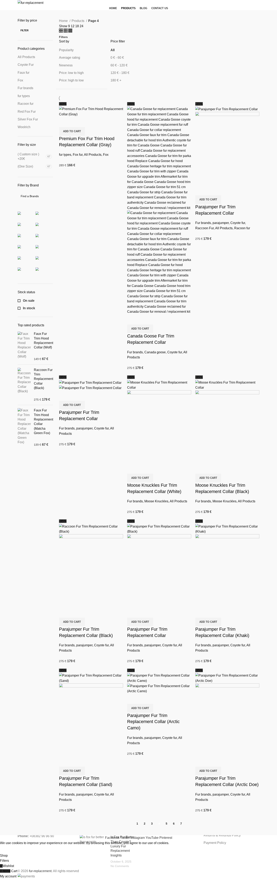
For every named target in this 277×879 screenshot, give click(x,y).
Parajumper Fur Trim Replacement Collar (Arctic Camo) (153, 722)
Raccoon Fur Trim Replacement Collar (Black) (43, 379)
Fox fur (78, 154)
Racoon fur (25, 103)
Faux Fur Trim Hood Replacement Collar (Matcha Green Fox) (43, 422)
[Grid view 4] (70, 31)
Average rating (69, 57)
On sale (28, 300)
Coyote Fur (26, 64)
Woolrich (24, 127)
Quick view (75, 122)
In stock (28, 308)
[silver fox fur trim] (27, 271)
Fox (20, 80)
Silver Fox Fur (28, 119)
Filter (24, 30)
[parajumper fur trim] (44, 249)
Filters (63, 37)
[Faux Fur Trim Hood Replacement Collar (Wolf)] (24, 346)
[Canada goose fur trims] (27, 216)
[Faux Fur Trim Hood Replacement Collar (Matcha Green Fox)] (24, 427)
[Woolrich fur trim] (44, 271)
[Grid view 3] (66, 31)
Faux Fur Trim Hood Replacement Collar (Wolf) (43, 340)
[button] (72, 131)
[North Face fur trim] (27, 249)
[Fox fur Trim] (27, 238)
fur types (24, 96)
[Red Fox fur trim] (44, 260)
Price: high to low (71, 80)
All (113, 50)
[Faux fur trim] (44, 227)
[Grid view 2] (61, 31)
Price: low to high (71, 73)
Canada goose (155, 352)
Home (64, 21)
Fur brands (25, 88)
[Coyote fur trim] (44, 216)
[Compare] (64, 122)
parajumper (221, 223)
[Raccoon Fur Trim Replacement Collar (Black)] (24, 385)
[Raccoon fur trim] (27, 260)
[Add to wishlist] (86, 122)
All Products (26, 57)
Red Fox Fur (27, 111)
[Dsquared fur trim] (27, 227)
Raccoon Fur (204, 228)
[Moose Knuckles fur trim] (44, 238)
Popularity (66, 50)
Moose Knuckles (156, 501)
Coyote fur (174, 352)
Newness (66, 65)
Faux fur (23, 72)
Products (78, 21)
